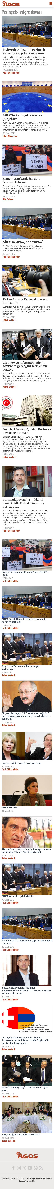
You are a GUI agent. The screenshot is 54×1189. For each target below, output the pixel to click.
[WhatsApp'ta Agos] (35, 1168)
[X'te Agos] (24, 1168)
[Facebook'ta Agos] (13, 1168)
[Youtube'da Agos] (30, 1168)
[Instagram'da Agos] (18, 1168)
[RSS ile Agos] (41, 1168)
